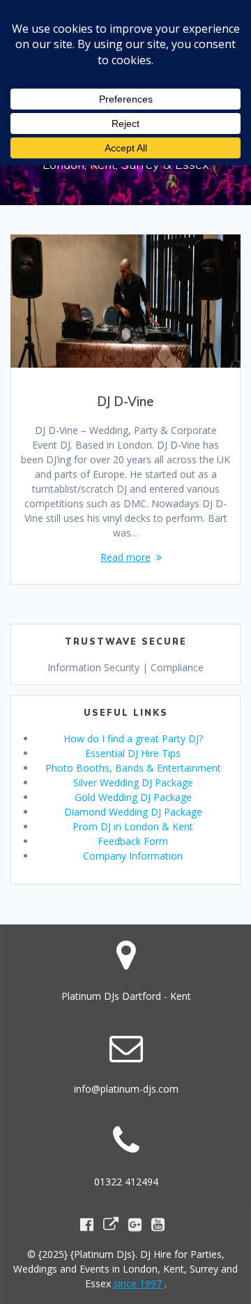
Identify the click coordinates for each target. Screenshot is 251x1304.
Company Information (133, 855)
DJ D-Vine (125, 402)
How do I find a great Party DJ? (133, 738)
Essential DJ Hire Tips (133, 753)
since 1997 (139, 1283)
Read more (125, 557)
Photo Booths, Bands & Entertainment (133, 767)
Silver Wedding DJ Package (133, 782)
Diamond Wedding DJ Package (133, 811)
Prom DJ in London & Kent (133, 826)
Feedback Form (133, 841)
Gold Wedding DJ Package (133, 797)
